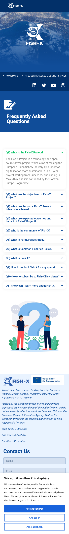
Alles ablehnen (34, 526)
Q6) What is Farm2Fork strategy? (26, 239)
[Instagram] (63, 85)
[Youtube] (53, 85)
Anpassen (34, 517)
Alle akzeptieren (34, 508)
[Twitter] (44, 85)
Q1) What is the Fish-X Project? (24, 152)
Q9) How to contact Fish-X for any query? (30, 267)
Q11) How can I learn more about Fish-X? (30, 285)
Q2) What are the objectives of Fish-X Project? (28, 196)
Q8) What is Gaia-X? (18, 258)
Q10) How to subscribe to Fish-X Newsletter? (33, 276)
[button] (62, 6)
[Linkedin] (34, 85)
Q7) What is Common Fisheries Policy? (29, 249)
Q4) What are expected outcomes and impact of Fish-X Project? (28, 220)
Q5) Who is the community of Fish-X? (28, 230)
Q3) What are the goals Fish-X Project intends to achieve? (28, 208)
